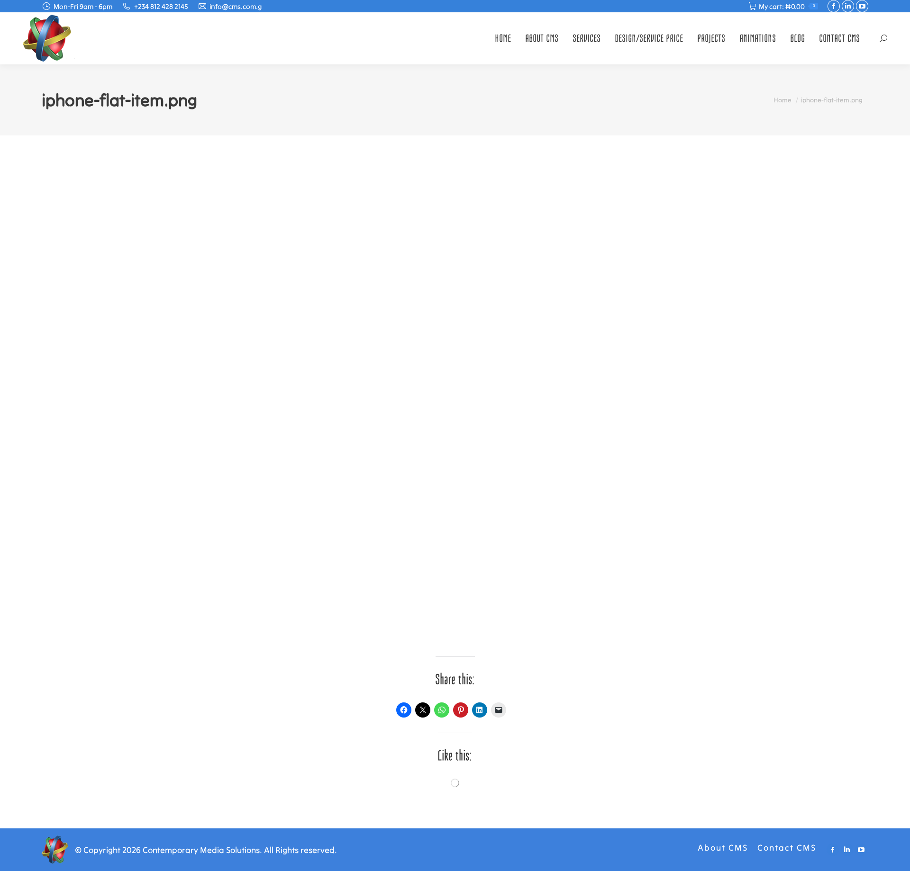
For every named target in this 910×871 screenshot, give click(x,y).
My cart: (787, 6)
